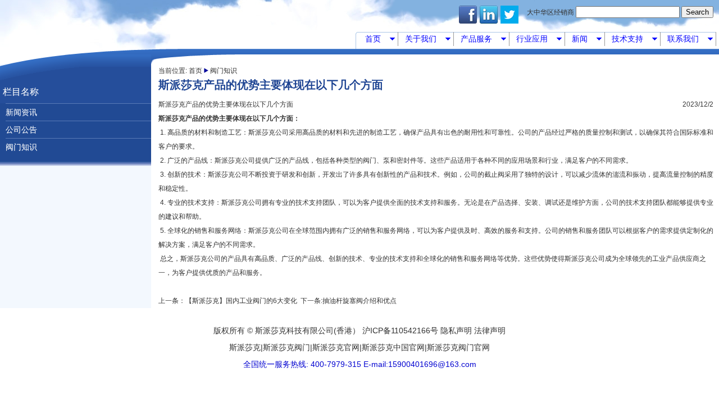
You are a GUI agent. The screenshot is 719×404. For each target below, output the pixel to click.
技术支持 (634, 40)
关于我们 (427, 40)
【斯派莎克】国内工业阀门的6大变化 (241, 301)
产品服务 (483, 40)
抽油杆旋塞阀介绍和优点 (359, 301)
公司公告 (21, 129)
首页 (379, 40)
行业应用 (538, 40)
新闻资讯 (21, 112)
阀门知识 (21, 147)
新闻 (586, 40)
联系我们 (689, 40)
